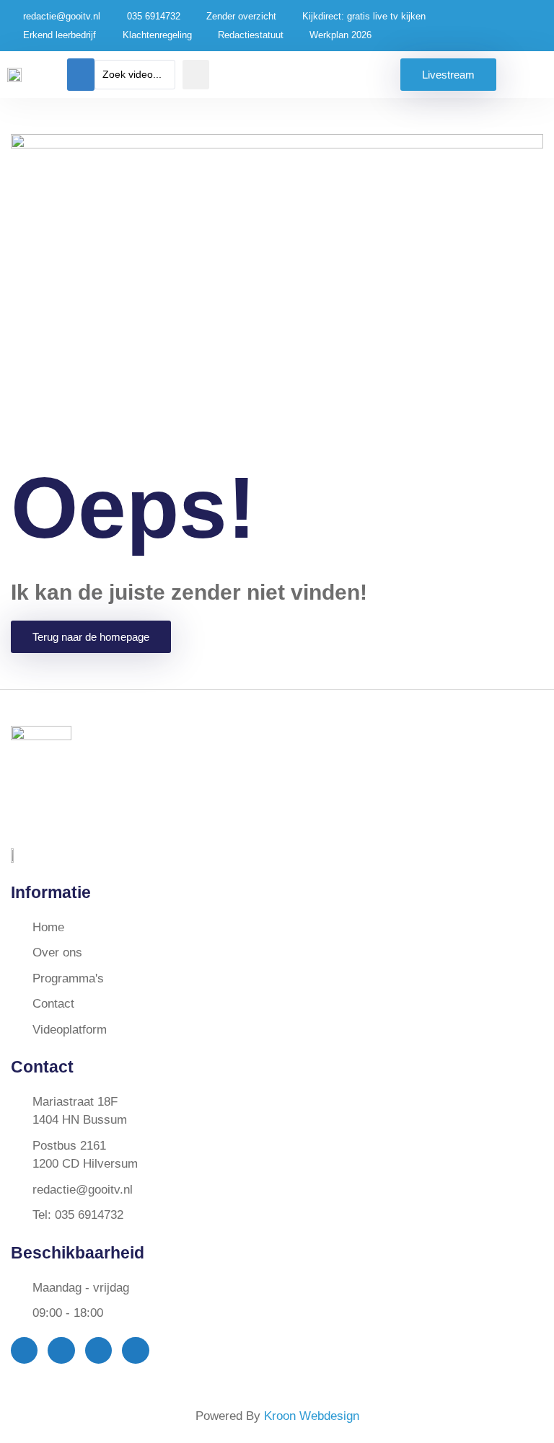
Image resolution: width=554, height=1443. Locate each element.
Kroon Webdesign (311, 1416)
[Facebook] (24, 1350)
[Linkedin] (135, 1350)
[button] (80, 74)
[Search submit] (196, 74)
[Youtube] (98, 1350)
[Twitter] (61, 1350)
